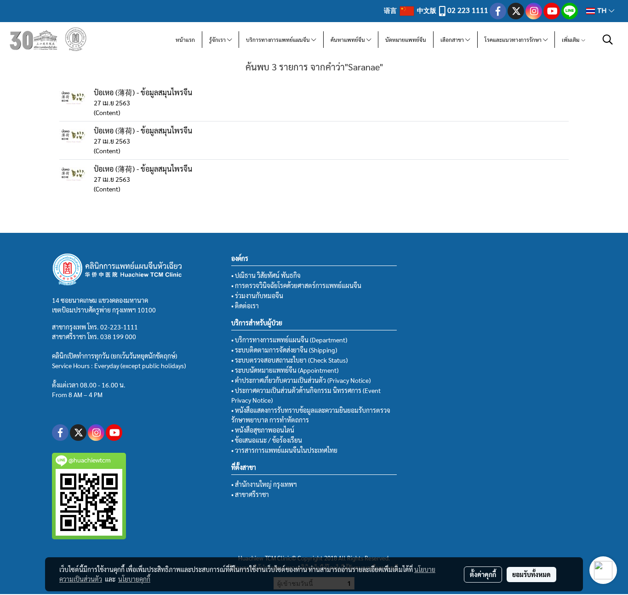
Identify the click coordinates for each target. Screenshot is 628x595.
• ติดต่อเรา (245, 305)
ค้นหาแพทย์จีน (348, 39)
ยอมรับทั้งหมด (531, 574)
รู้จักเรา (218, 39)
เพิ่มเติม (571, 39)
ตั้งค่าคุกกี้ (483, 574)
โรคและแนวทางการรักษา (514, 39)
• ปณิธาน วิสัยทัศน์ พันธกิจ (266, 275)
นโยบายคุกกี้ (134, 579)
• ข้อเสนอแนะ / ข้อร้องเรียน (266, 440)
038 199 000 (118, 336)
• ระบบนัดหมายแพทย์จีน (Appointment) (284, 370)
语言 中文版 (411, 10)
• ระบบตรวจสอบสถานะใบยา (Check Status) (289, 360)
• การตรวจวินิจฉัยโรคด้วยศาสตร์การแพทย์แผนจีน (296, 285)
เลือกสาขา (452, 39)
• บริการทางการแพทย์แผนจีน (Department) (289, 339)
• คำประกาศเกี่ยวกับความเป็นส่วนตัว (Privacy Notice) (301, 380)
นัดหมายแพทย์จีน (405, 39)
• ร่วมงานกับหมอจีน (257, 295)
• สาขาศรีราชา (250, 494)
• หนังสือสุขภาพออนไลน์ (262, 430)
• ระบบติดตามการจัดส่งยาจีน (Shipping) (284, 350)
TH (602, 11)
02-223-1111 (119, 327)
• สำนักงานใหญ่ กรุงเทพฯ (264, 484)
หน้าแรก (185, 39)
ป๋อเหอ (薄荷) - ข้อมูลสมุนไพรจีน (143, 92)
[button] (608, 39)
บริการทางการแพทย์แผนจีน (278, 39)
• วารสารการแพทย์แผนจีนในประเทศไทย (284, 450)
